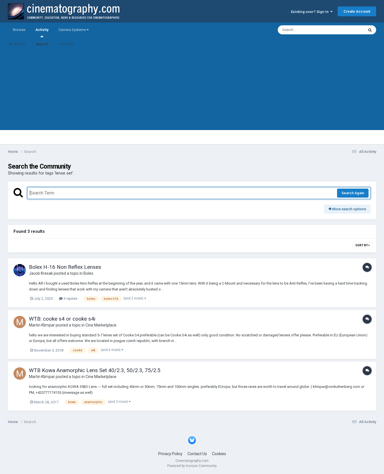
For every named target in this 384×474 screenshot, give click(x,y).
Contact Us (197, 453)
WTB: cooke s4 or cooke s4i (62, 319)
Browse (19, 30)
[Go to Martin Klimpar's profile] (19, 322)
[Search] (370, 29)
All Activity (17, 44)
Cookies (219, 453)
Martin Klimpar (42, 325)
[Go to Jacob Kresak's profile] (19, 270)
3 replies (70, 298)
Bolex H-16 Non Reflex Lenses (65, 267)
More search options (348, 209)
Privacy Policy (170, 453)
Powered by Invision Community (192, 466)
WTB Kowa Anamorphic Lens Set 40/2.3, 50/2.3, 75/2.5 (95, 370)
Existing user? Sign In (310, 12)
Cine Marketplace (100, 325)
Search (42, 44)
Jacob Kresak (41, 273)
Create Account (357, 11)
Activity (41, 30)
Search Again (353, 193)
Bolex (88, 273)
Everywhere (347, 30)
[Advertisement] (192, 90)
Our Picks (66, 44)
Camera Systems (72, 30)
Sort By (361, 245)
